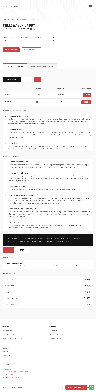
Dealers (6, 352)
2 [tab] (32, 80)
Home (5, 19)
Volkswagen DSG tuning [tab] (42, 66)
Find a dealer (11, 50)
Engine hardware (56, 334)
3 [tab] (45, 80)
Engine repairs (9, 334)
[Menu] (90, 6)
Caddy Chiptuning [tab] (15, 66)
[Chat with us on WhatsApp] (91, 387)
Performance (14, 19)
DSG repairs (7, 331)
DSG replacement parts (12, 338)
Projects (6, 355)
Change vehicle (31, 50)
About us (6, 348)
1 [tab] (25, 80)
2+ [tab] (38, 80)
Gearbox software (57, 338)
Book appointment (76, 387)
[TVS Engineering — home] (11, 6)
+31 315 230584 (8, 374)
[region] (48, 96)
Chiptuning (53, 331)
